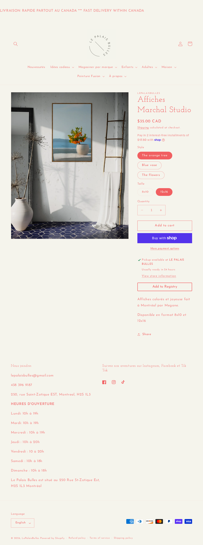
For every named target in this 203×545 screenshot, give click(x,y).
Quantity (143, 201)
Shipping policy (123, 538)
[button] (15, 44)
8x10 (147, 193)
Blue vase (149, 165)
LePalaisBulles (30, 538)
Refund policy (77, 538)
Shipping (143, 127)
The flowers (151, 175)
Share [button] (146, 334)
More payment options (164, 248)
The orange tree (155, 155)
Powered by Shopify (52, 538)
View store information (159, 276)
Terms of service (100, 538)
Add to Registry (164, 286)
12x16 (164, 191)
